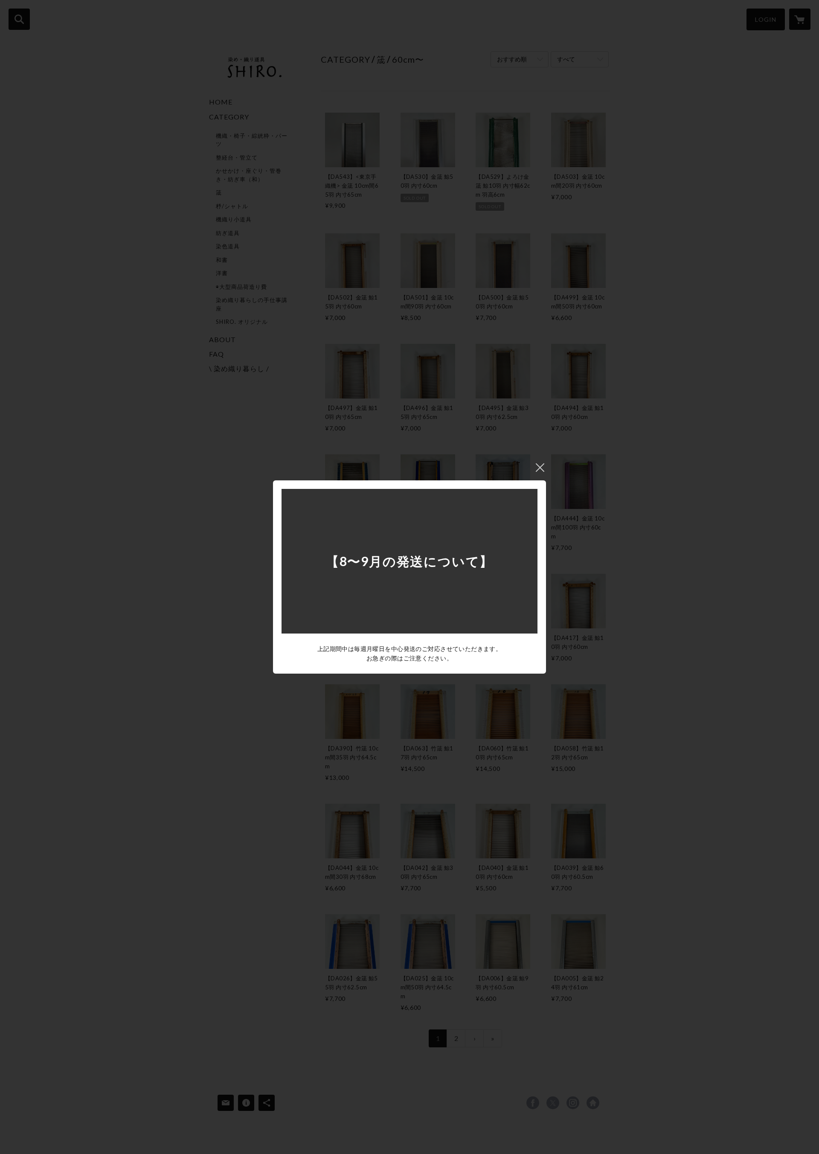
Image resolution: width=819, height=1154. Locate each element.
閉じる (540, 467)
